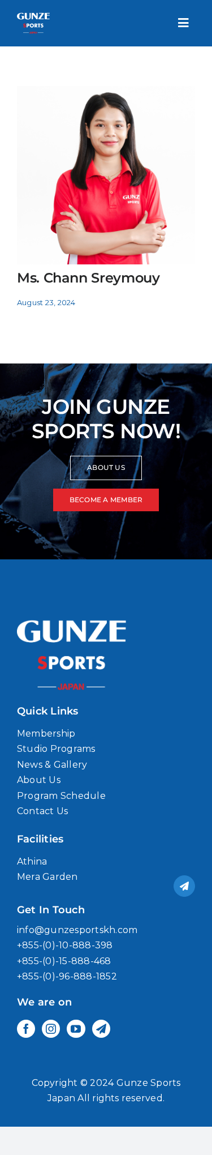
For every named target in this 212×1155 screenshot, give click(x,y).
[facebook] (26, 1029)
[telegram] (101, 1029)
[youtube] (76, 1029)
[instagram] (51, 1029)
